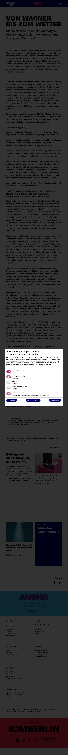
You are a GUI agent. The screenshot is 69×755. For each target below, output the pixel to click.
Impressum (55, 366)
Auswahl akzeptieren (33, 400)
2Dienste (15, 373)
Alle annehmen (55, 400)
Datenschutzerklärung (39, 366)
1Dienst (14, 383)
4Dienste (15, 388)
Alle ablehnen (11, 400)
